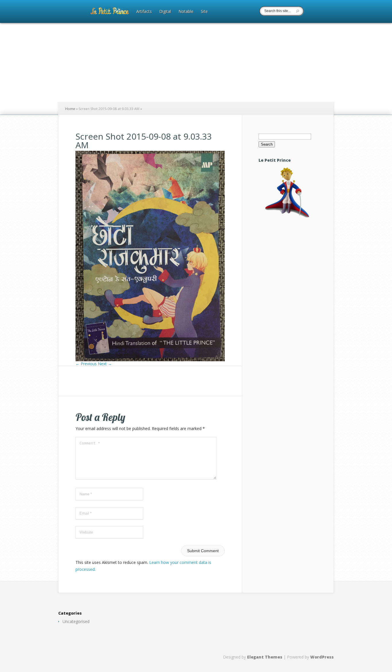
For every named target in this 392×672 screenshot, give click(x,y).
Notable (185, 11)
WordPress (322, 657)
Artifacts (144, 11)
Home (70, 108)
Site (204, 11)
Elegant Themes (264, 657)
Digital (165, 11)
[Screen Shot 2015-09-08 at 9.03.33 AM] (150, 359)
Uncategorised (76, 621)
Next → (105, 363)
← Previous (86, 363)
